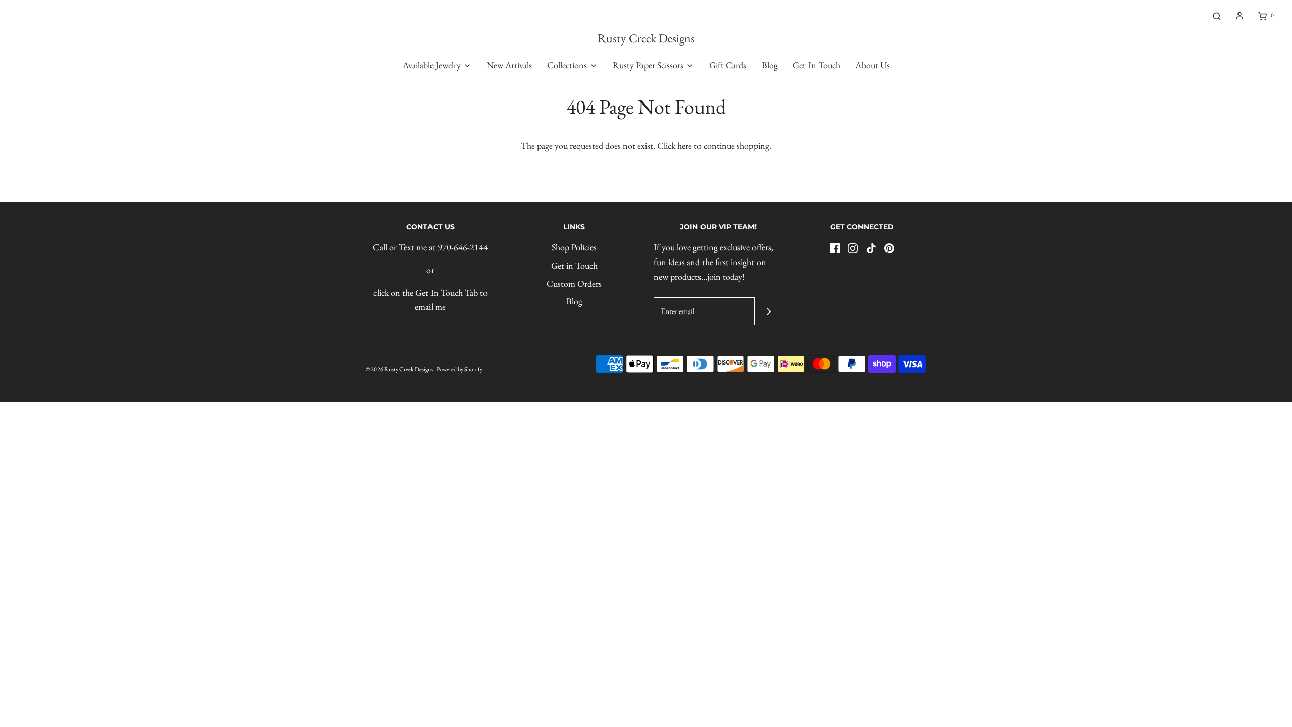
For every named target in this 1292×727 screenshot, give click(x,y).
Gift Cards (727, 65)
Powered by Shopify (459, 369)
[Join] (768, 311)
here (684, 145)
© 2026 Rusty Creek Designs (399, 369)
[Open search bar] (1217, 15)
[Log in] (1239, 15)
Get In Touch (816, 65)
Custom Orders (574, 283)
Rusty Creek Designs (646, 38)
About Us (872, 65)
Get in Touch (574, 265)
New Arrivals (509, 65)
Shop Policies (574, 247)
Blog (770, 65)
